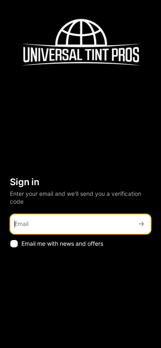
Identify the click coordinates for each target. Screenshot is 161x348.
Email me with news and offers (62, 243)
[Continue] (141, 224)
